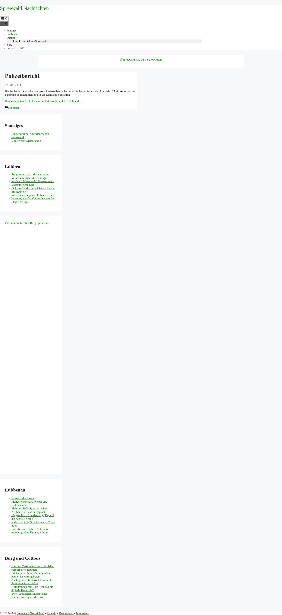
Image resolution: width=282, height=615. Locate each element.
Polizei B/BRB (15, 48)
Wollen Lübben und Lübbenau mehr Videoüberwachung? (32, 183)
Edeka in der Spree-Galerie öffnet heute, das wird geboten (31, 574)
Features (11, 30)
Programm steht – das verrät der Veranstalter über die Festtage (30, 176)
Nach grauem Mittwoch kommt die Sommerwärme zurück (32, 581)
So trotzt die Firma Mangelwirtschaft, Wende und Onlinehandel (29, 502)
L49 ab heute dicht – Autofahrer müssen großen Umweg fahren (30, 530)
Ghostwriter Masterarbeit (26, 140)
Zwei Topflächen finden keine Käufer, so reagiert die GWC (29, 595)
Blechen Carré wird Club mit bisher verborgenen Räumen (32, 568)
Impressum (82, 613)
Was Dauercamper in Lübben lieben (32, 195)
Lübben (11, 37)
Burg (9, 44)
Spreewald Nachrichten (24, 8)
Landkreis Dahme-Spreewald (30, 41)
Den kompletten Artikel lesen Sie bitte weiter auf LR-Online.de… (44, 101)
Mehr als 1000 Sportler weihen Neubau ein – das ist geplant (29, 510)
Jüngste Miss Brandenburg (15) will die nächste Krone (32, 517)
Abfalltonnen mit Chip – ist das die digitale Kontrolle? (32, 588)
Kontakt (51, 613)
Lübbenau (12, 34)
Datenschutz (66, 613)
